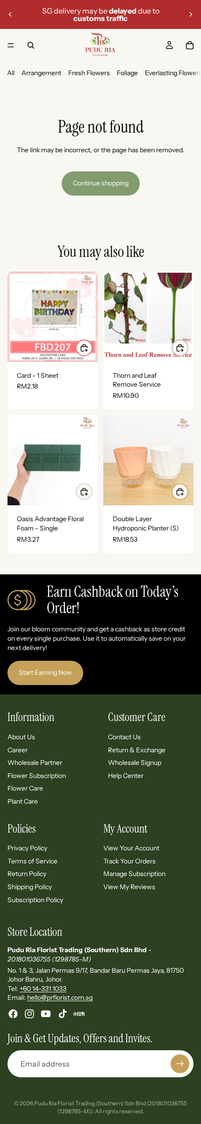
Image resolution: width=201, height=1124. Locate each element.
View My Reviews (129, 887)
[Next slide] (190, 14)
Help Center (126, 775)
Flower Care (25, 788)
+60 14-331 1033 (43, 988)
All (10, 73)
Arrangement (41, 73)
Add (187, 348)
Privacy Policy (27, 848)
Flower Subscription (36, 775)
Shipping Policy (29, 887)
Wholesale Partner (34, 762)
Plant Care (22, 801)
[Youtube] (45, 1013)
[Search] (31, 45)
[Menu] (11, 45)
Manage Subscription (134, 874)
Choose (92, 348)
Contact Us (124, 737)
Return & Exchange (136, 749)
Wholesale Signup (134, 762)
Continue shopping (101, 183)
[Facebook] (13, 1013)
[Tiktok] (62, 1013)
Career (17, 749)
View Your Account (131, 848)
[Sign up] (180, 1064)
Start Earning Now (45, 672)
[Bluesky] (79, 1013)
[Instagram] (29, 1013)
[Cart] (189, 45)
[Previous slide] (10, 14)
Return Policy (26, 874)
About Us (21, 737)
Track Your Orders (129, 861)
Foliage (127, 73)
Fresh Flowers (89, 73)
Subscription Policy (35, 899)
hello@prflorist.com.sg (60, 997)
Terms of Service (32, 861)
